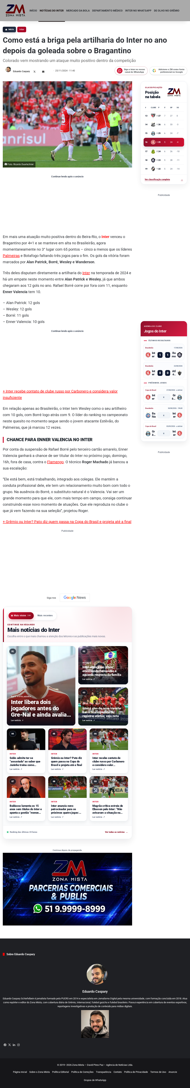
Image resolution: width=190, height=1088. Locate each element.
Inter (21, 29)
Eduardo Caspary (21, 71)
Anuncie (172, 1072)
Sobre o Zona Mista (39, 1072)
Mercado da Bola (78, 10)
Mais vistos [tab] (22, 615)
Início (33, 10)
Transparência (103, 1072)
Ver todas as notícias (116, 832)
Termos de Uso (158, 1072)
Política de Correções (82, 1072)
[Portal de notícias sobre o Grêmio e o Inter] (15, 10)
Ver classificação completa (164, 179)
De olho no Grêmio (166, 10)
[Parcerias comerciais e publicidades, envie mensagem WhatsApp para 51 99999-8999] (67, 888)
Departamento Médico (107, 10)
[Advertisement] (67, 206)
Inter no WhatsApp (138, 10)
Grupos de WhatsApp (95, 1080)
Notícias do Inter (52, 10)
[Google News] (75, 598)
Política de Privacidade (136, 1072)
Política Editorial (60, 1072)
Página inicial (20, 1072)
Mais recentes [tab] (45, 615)
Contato (118, 1072)
